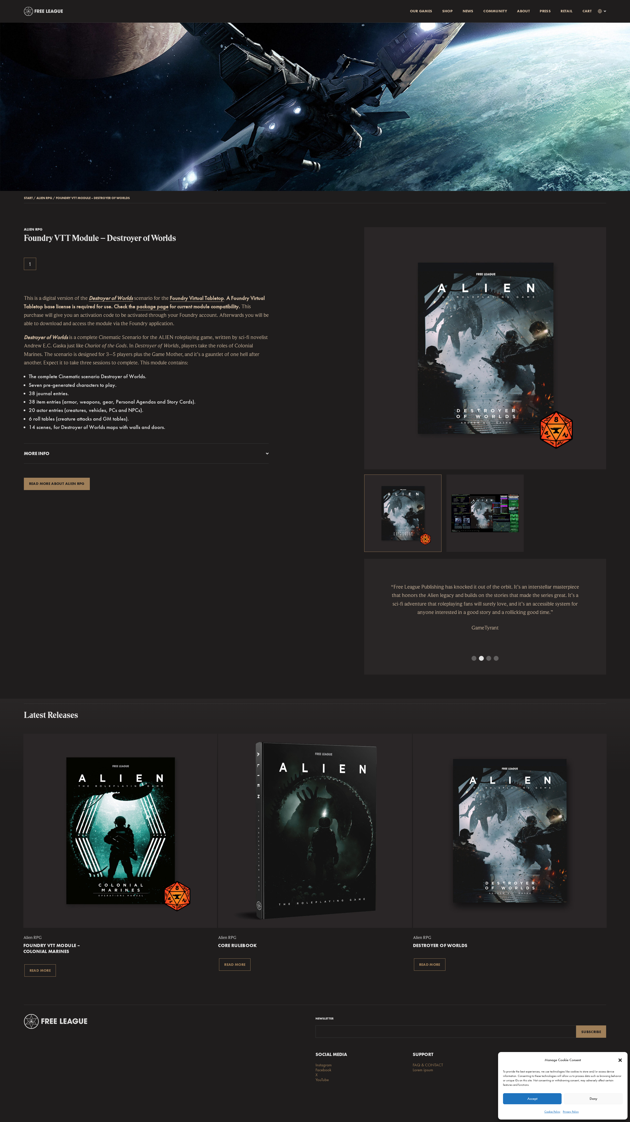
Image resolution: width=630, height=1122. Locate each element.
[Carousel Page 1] (474, 658)
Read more (40, 970)
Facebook (323, 1069)
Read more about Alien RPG (57, 483)
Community (495, 11)
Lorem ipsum (423, 1069)
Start (28, 198)
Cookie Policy (552, 1112)
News (468, 11)
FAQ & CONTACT (428, 1065)
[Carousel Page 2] (481, 658)
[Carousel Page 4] (496, 658)
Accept (532, 1098)
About (523, 11)
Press (545, 11)
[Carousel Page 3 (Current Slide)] (488, 658)
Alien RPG (44, 198)
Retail (566, 11)
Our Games (421, 11)
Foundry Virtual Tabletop (197, 298)
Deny (593, 1098)
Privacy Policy (571, 1112)
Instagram (323, 1065)
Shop (447, 11)
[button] (620, 1060)
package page (153, 306)
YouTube (322, 1079)
